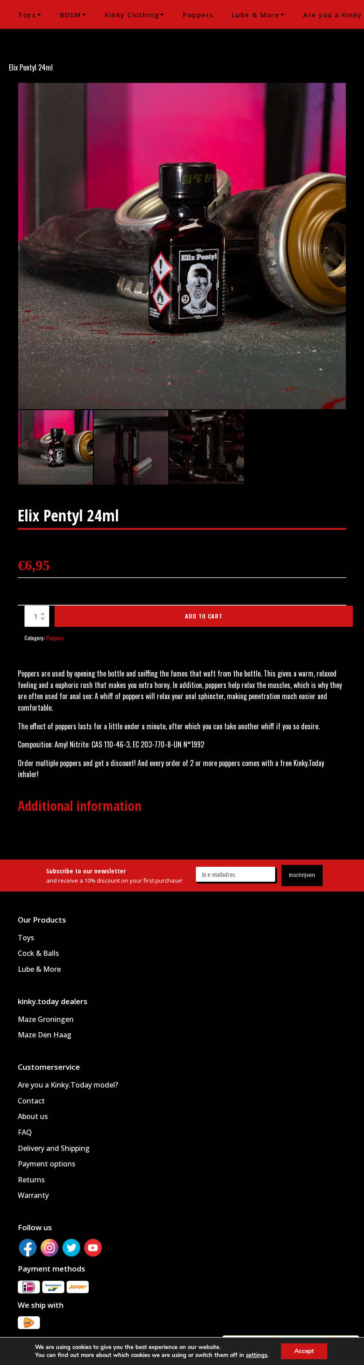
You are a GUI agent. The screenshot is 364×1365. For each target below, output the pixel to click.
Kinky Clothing (132, 14)
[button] (331, 98)
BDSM (70, 14)
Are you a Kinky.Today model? (68, 1085)
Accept (304, 1351)
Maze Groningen (46, 1019)
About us (33, 1116)
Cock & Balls (38, 953)
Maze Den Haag (44, 1035)
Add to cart (203, 616)
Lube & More (256, 14)
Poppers (198, 14)
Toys (27, 14)
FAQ (25, 1132)
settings (256, 1355)
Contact (31, 1101)
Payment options (46, 1164)
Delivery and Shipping (54, 1148)
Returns (31, 1180)
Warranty (33, 1195)
